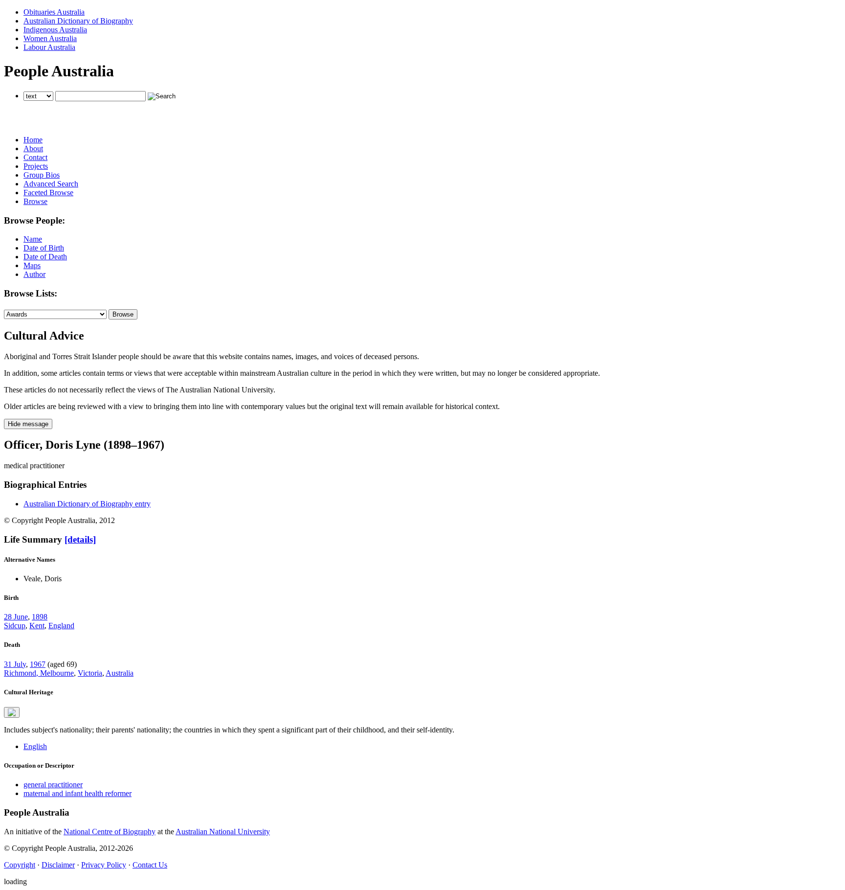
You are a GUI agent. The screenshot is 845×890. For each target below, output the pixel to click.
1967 (37, 664)
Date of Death (45, 256)
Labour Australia (49, 47)
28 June (16, 617)
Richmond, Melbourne (39, 673)
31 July (15, 664)
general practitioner (53, 784)
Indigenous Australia (55, 29)
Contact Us (150, 865)
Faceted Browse (48, 192)
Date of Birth (43, 248)
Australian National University (223, 831)
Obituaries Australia (54, 12)
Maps (32, 265)
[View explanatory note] (12, 712)
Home (33, 140)
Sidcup (14, 625)
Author (34, 274)
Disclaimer (58, 865)
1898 (39, 617)
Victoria (90, 673)
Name (32, 239)
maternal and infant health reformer (77, 793)
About (33, 148)
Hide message (28, 424)
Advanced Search (50, 184)
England (61, 625)
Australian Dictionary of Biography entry (87, 504)
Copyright (19, 865)
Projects (35, 166)
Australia (119, 673)
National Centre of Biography (110, 831)
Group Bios (41, 175)
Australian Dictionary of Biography (78, 21)
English (35, 746)
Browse (35, 201)
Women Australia (50, 38)
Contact (35, 157)
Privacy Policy (103, 865)
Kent (36, 625)
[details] (80, 539)
